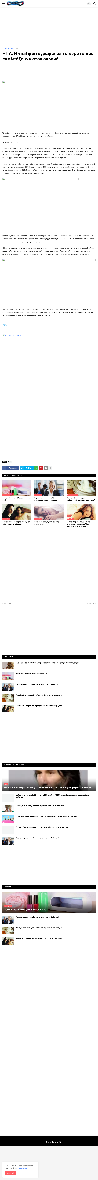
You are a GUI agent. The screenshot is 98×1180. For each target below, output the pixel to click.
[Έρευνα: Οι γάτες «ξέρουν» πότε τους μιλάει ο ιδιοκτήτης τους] (8, 830)
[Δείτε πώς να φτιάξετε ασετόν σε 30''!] (8, 676)
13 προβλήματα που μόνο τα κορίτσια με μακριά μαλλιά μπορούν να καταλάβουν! (78, 524)
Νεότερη (7, 603)
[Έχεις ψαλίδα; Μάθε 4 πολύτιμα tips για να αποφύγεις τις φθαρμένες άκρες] (8, 665)
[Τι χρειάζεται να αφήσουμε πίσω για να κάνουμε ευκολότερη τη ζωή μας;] (8, 819)
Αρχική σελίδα (8, 48)
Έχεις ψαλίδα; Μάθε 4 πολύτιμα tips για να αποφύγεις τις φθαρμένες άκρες (47, 663)
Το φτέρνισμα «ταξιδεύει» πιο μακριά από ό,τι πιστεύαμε (40, 806)
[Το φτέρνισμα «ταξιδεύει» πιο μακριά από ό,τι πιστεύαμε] (8, 808)
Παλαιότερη (89, 603)
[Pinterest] (41, 468)
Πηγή (4, 325)
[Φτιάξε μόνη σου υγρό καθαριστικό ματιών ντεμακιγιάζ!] (8, 698)
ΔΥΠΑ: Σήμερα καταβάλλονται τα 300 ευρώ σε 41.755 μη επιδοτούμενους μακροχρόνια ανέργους (52, 796)
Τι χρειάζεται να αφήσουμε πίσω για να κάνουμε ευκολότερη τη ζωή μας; (46, 816)
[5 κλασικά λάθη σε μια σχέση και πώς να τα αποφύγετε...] (8, 708)
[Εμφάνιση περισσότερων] (50, 468)
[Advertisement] (49, 27)
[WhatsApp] (36, 468)
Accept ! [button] (10, 1173)
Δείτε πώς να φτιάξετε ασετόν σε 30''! (16, 499)
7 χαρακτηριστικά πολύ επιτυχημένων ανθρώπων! (45, 499)
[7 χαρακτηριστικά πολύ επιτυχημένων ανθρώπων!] (8, 687)
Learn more (22, 1168)
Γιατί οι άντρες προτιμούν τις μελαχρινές (46, 523)
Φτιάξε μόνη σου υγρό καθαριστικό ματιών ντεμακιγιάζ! (81, 499)
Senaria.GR (56, 1142)
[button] (3, 4)
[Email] (46, 468)
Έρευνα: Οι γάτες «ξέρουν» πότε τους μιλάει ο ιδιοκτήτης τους (42, 827)
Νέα (17, 48)
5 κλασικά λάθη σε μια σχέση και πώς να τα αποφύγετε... (16, 523)
